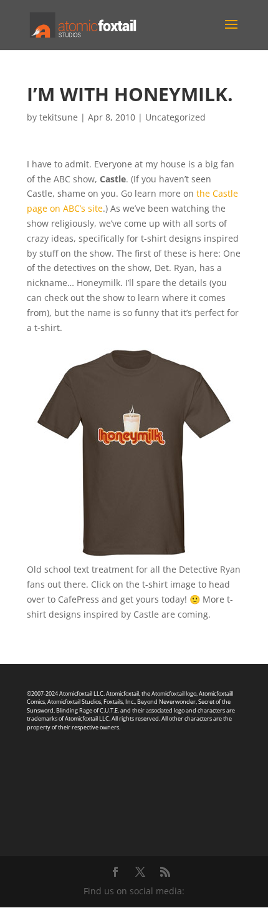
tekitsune (58, 117)
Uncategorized (175, 117)
